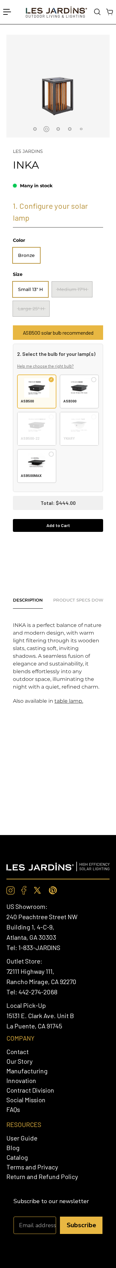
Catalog (17, 1157)
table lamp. (68, 701)
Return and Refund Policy (42, 1176)
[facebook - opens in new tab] (23, 890)
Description (28, 600)
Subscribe (81, 1225)
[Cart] (109, 12)
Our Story (19, 1061)
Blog (13, 1147)
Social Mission (25, 1100)
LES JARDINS (28, 151)
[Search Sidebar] (97, 12)
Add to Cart (58, 525)
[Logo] (56, 12)
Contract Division (30, 1090)
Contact (17, 1051)
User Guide (21, 1138)
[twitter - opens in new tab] (37, 890)
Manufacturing (27, 1071)
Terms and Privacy (32, 1167)
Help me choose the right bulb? (45, 366)
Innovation (21, 1080)
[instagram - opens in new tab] (10, 890)
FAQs (13, 1109)
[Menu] (7, 11)
